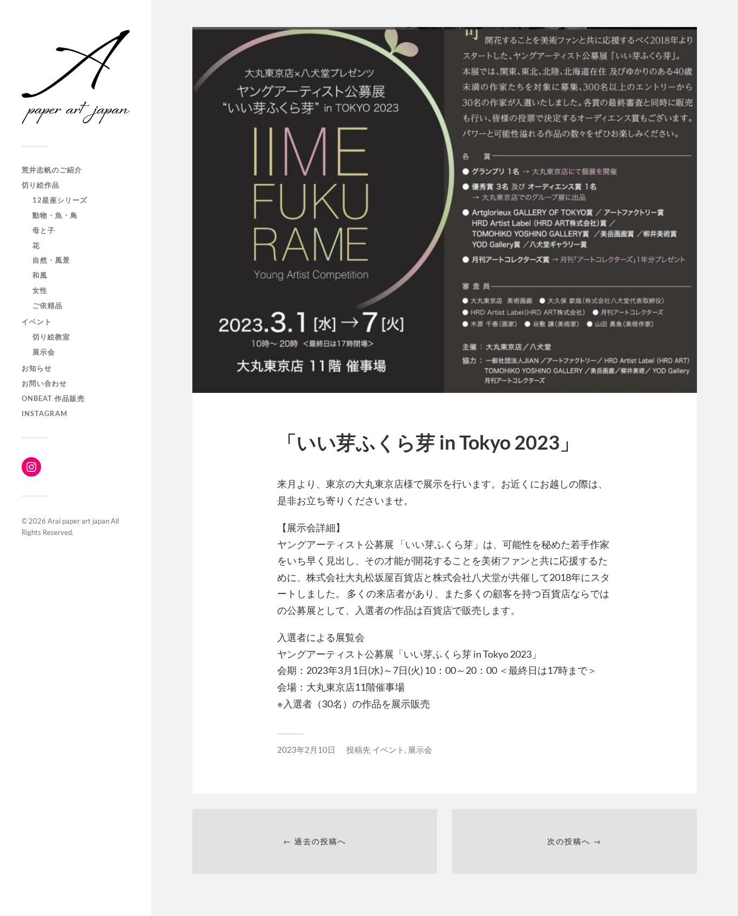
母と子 (43, 230)
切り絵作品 (40, 184)
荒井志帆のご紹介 (52, 169)
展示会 (43, 351)
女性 (40, 290)
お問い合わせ (44, 383)
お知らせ (37, 368)
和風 (40, 275)
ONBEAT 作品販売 (53, 398)
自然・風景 (51, 260)
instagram (45, 413)
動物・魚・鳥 (55, 215)
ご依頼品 (47, 305)
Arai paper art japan (78, 521)
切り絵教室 (51, 336)
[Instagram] (31, 467)
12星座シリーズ (60, 200)
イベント (37, 321)
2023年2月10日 (306, 749)
